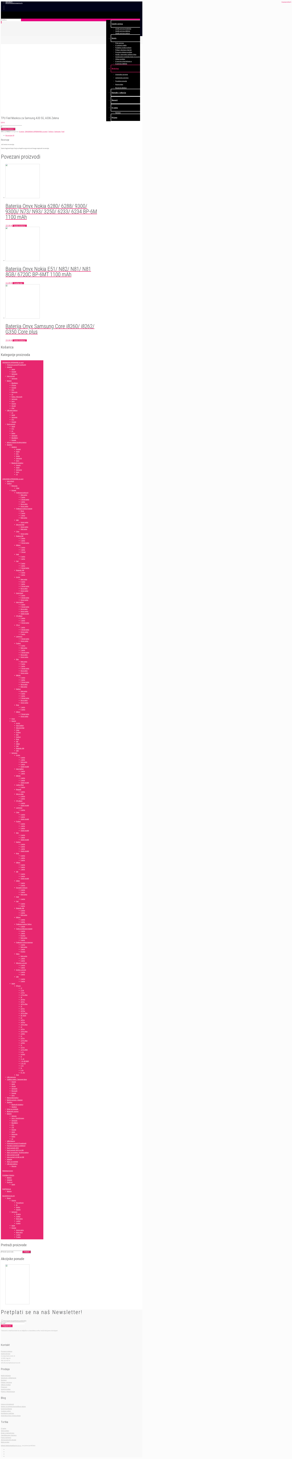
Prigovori (4, 1387)
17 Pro (23, 993)
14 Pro (23, 1020)
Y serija (23, 502)
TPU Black (19, 616)
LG (12, 394)
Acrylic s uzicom (21, 970)
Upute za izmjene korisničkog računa (13, 1406)
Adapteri (9, 367)
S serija (23, 764)
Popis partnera (6, 1438)
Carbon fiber (20, 785)
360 (17, 742)
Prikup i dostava (6, 1382)
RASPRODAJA (6, 1189)
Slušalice (9, 445)
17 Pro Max (24, 995)
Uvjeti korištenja (6, 1409)
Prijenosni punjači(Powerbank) (16, 365)
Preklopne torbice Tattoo (24, 924)
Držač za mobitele (12, 1109)
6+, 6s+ (23, 1073)
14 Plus (23, 1022)
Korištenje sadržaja (7, 1413)
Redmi (18, 1207)
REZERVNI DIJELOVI (8, 1196)
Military (18, 545)
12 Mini (23, 1043)
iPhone (14, 385)
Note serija (24, 762)
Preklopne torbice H (22, 493)
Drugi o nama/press (7, 1433)
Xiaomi (14, 404)
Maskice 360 (19, 536)
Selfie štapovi (11, 1141)
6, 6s (22, 1070)
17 (21, 988)
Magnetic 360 (20, 570)
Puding (18, 643)
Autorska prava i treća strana (11, 1416)
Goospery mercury (21, 888)
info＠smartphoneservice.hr (14, 3)
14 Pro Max (24, 1025)
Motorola (14, 392)
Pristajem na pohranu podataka (14, 1321)
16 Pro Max (24, 1004)
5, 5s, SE (23, 1063)
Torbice (50, 131)
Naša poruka (5, 1442)
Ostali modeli (25, 614)
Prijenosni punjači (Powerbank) (16, 1143)
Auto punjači (11, 376)
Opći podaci (5, 1431)
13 (21, 1027)
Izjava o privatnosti (7, 1404)
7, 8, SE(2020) (25, 1061)
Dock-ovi (9, 1182)
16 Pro (23, 1002)
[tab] (52, 135)
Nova (22, 511)
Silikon (18, 712)
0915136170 (8, 2)
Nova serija (24, 504)
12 (21, 1036)
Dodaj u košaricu (8, 129)
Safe (17, 520)
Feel (62, 131)
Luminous (19, 636)
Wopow (14, 1166)
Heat (17, 554)
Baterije (9, 381)
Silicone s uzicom (21, 963)
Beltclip (18, 675)
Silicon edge (19, 794)
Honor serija (24, 506)
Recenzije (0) (9, 135)
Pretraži (26, 1252)
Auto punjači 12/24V (13, 1155)
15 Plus (23, 1011)
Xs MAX (23, 1054)
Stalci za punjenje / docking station (18, 1153)
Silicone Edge (20, 525)
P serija (23, 497)
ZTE (13, 1127)
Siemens (14, 1116)
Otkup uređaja (6, 1385)
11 (21, 1045)
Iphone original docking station (16, 442)
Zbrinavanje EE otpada (8, 1440)
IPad (17, 1075)
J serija (23, 760)
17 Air (22, 990)
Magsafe (18, 789)
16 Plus (23, 1000)
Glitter (18, 744)
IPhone (18, 986)
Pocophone (19, 1203)
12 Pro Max (24, 1041)
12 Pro (23, 1038)
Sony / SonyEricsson (18, 1118)
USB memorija (11, 1077)
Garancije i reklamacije (8, 1378)
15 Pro (23, 1009)
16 (21, 997)
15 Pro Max (24, 1013)
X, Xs (22, 1052)
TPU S (18, 625)
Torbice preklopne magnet (24, 929)
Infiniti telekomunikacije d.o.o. (11, 1446)
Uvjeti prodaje (5, 1389)
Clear (17, 488)
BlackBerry (15, 438)
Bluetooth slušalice (17, 463)
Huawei (14, 372)
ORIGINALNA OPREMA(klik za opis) (13, 362)
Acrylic (18, 577)
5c (21, 1068)
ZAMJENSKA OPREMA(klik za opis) (36, 131)
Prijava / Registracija (8, 1392)
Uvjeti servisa (5, 1354)
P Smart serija (25, 499)
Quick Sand (19, 593)
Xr (21, 1057)
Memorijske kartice (12, 1098)
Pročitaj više (18, 283)
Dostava (4, 1380)
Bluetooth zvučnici (12, 1111)
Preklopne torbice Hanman (24, 942)
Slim (17, 659)
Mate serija (24, 495)
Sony (13, 401)
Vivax (13, 719)
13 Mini (23, 1034)
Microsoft (14, 1091)
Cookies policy (6, 1411)
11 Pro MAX (24, 1050)
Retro (18, 954)
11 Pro (23, 1047)
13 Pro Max (24, 1031)
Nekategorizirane (7, 1171)
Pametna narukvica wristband (16, 1146)
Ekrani (9, 1198)
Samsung (57, 131)
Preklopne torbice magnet (24, 509)
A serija (21, 131)
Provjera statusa (6, 1351)
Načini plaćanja (6, 1376)
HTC (13, 390)
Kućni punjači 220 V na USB (15, 1150)
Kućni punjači (11, 424)
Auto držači (10, 481)
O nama (3, 1428)
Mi (16, 1205)
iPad (13, 408)
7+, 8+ (22, 1059)
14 (21, 1018)
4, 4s (22, 1066)
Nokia (13, 433)
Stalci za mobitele (12, 1162)
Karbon (18, 689)
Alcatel (14, 406)
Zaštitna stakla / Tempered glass (17, 1079)
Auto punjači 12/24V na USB (15, 1157)
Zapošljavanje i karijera (8, 1435)
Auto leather (20, 602)
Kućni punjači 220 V (13, 1148)
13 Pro (23, 1029)
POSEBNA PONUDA (8, 1175)
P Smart (23, 552)
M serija (23, 936)
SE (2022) (23, 1016)
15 (21, 1006)
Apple (13, 369)
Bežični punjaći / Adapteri (15, 1100)
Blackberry (15, 383)
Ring (17, 705)
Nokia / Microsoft (17, 397)
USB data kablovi (12, 410)
